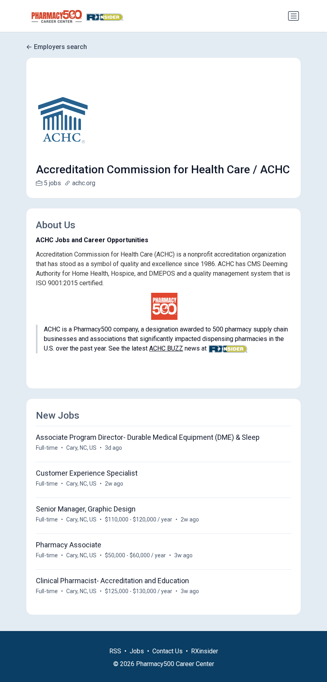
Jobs (137, 651)
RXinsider (204, 651)
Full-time (47, 448)
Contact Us (167, 651)
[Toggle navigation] (293, 16)
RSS (115, 651)
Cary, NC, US (81, 448)
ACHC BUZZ (166, 348)
